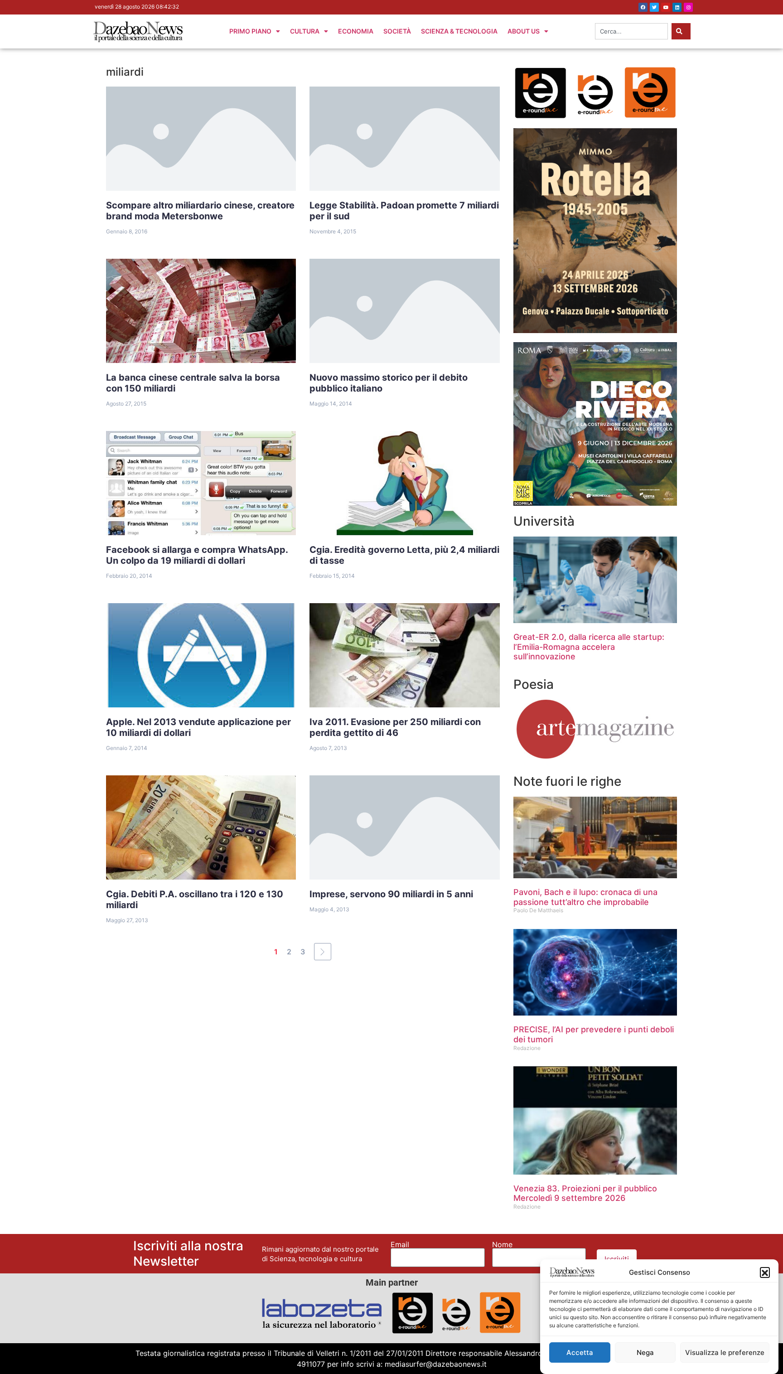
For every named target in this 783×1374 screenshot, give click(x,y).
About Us (524, 31)
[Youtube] (665, 7)
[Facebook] (643, 7)
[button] (764, 1272)
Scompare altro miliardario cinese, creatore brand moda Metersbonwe (200, 211)
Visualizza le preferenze (724, 1352)
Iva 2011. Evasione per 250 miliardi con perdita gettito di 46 (395, 727)
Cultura (304, 31)
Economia (355, 31)
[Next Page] (322, 951)
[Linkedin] (677, 7)
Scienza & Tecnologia (459, 31)
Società (397, 31)
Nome (502, 1244)
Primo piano (250, 31)
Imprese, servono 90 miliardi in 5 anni (391, 894)
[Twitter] (654, 7)
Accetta (579, 1352)
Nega (645, 1352)
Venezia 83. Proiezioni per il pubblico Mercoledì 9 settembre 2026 (585, 1193)
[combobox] (631, 31)
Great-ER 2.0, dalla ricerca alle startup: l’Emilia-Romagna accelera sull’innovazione (588, 646)
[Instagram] (688, 7)
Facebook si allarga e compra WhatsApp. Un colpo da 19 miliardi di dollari (197, 555)
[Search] (681, 31)
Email (400, 1244)
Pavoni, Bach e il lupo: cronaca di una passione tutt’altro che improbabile (585, 897)
